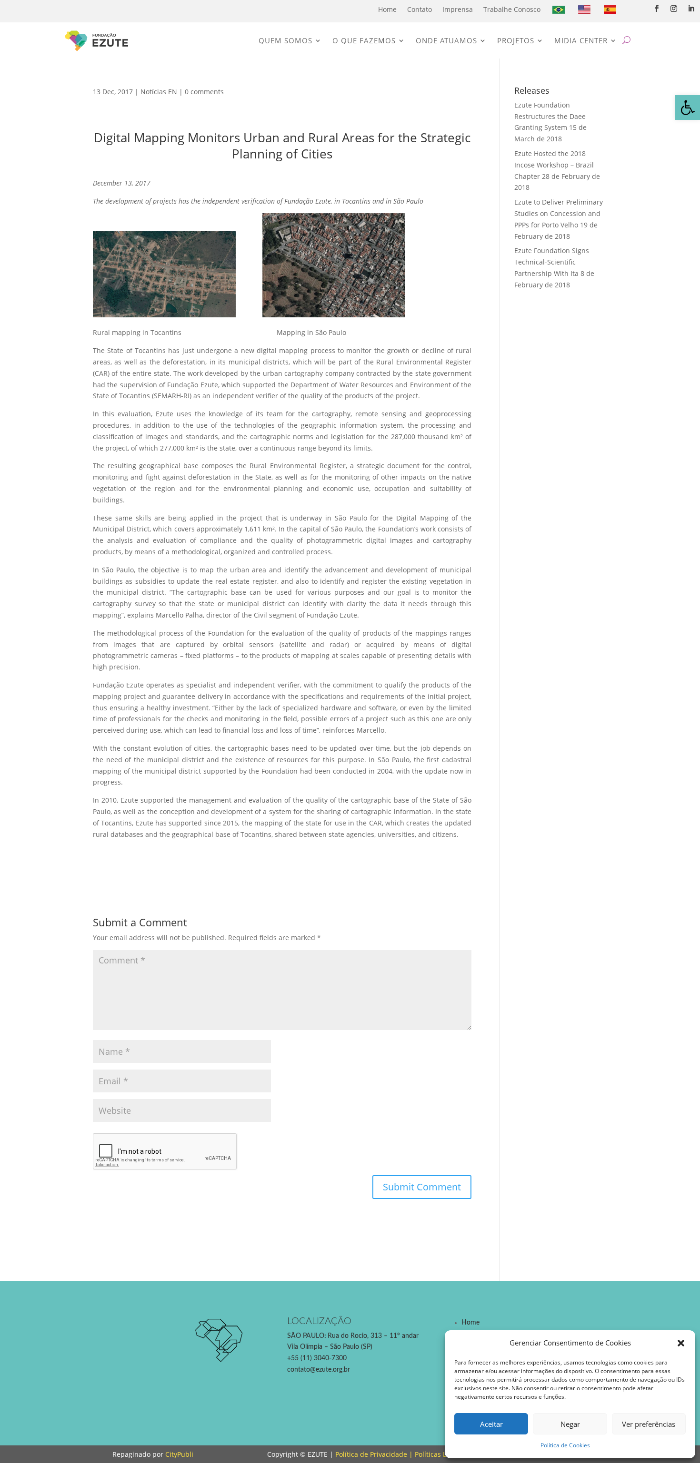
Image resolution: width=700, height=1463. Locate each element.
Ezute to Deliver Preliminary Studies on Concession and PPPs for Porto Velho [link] (558, 213)
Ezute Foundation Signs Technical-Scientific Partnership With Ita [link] (551, 262)
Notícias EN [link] (158, 91)
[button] (681, 1343)
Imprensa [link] (457, 9)
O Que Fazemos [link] (364, 40)
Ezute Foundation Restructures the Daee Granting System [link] (550, 116)
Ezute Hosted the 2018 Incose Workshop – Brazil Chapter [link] (554, 165)
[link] (687, 107)
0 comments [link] (204, 91)
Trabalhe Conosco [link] (511, 9)
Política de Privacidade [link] (371, 1454)
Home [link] (387, 9)
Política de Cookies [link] (565, 1445)
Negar (570, 1424)
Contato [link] (419, 9)
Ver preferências (648, 1424)
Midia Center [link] (581, 40)
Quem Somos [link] (285, 40)
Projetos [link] (515, 40)
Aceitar (491, 1424)
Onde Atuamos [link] (446, 40)
